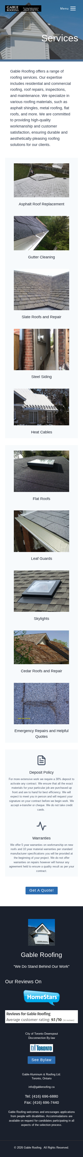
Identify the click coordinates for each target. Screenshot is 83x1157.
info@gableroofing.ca (41, 1086)
